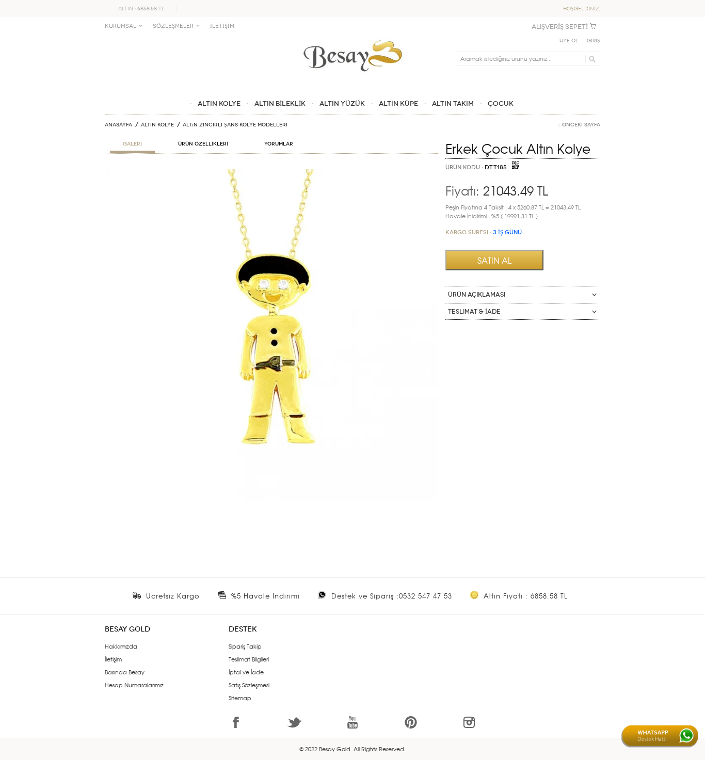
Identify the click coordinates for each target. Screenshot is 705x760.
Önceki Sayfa (581, 125)
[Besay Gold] (352, 37)
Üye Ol (569, 41)
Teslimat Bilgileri (249, 659)
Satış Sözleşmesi (249, 685)
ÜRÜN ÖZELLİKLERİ (203, 144)
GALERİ (132, 144)
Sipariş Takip (245, 646)
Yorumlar (278, 144)
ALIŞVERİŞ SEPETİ (560, 26)
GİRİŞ (593, 41)
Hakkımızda (121, 646)
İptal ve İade (246, 672)
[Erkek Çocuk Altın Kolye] (271, 173)
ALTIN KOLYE (157, 125)
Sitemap (240, 697)
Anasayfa (118, 125)
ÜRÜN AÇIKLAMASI (476, 294)
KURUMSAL (120, 26)
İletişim (113, 659)
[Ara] (591, 59)
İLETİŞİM (222, 26)
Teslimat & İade (474, 311)
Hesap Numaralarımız (134, 685)
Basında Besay (125, 672)
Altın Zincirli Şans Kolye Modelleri (235, 125)
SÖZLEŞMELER (173, 26)
